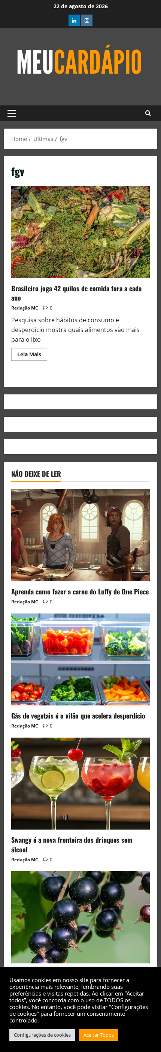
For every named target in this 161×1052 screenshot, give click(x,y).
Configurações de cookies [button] (42, 1034)
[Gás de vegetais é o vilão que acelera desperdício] (80, 659)
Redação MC (24, 308)
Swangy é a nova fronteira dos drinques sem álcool (72, 844)
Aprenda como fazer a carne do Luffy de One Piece (80, 591)
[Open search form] (148, 113)
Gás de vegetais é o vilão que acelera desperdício (78, 715)
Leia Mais (32, 353)
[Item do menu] (74, 20)
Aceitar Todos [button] (98, 1034)
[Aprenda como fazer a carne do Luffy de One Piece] (80, 535)
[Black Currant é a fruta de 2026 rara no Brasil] (80, 917)
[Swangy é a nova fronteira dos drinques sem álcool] (80, 784)
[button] (12, 113)
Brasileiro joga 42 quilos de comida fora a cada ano (80, 232)
